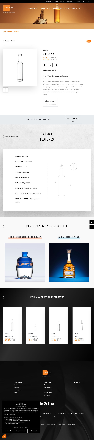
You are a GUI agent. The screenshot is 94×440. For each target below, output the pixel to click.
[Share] (56, 65)
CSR (61, 1)
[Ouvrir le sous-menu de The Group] (52, 1)
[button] (83, 300)
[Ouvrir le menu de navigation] (89, 1)
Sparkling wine (18, 390)
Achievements (48, 390)
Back (88, 41)
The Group (48, 1)
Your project (63, 413)
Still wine (16, 387)
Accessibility (71, 424)
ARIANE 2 (16, 31)
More (45, 94)
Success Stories (48, 392)
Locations (77, 382)
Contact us (76, 8)
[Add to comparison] (45, 65)
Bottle (10, 31)
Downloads (69, 1)
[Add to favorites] (51, 65)
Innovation (47, 395)
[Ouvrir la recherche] (84, 1)
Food (15, 392)
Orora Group (61, 424)
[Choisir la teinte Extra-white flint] (46, 104)
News (56, 1)
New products (48, 387)
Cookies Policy (51, 424)
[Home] (9, 8)
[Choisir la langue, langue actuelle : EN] (79, 1)
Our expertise (32, 8)
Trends (46, 385)
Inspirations (57, 8)
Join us (66, 8)
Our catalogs (18, 382)
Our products (45, 8)
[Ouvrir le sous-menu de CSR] (63, 1)
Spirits (5, 31)
